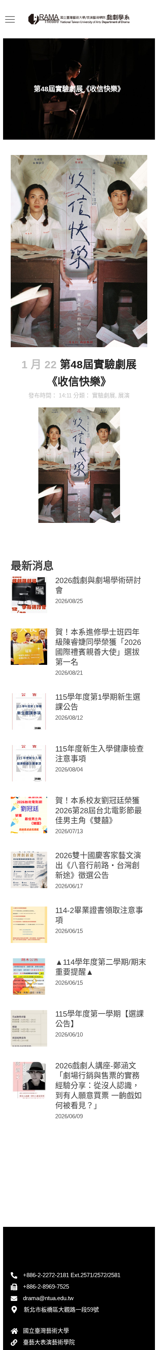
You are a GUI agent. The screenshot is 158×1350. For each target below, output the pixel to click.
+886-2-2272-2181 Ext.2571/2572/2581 (71, 1275)
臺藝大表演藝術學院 (49, 1342)
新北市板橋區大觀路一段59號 (61, 1309)
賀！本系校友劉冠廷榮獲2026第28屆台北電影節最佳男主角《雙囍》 (98, 810)
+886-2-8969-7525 (46, 1286)
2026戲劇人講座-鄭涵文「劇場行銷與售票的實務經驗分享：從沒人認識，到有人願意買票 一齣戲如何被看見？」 (98, 1086)
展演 (124, 395)
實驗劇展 (103, 395)
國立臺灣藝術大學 (46, 1330)
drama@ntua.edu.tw (48, 1298)
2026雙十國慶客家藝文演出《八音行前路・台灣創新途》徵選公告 (98, 865)
